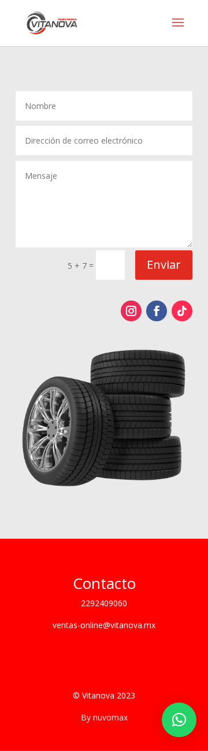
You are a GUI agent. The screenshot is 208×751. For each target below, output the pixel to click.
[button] (179, 720)
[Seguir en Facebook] (156, 311)
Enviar (164, 264)
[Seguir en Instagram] (131, 311)
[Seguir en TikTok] (182, 311)
